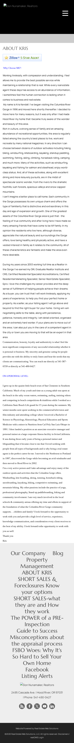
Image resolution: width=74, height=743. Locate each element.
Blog (58, 553)
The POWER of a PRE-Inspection (37, 621)
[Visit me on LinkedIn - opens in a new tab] (52, 706)
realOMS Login (37, 737)
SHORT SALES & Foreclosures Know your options (37, 585)
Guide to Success (37, 630)
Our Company (28, 553)
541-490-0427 (42, 697)
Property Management (37, 562)
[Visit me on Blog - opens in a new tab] (22, 706)
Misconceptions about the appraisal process (37, 640)
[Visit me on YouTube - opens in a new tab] (44, 706)
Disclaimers (63, 734)
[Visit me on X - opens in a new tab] (37, 706)
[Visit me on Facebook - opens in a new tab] (29, 706)
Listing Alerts (37, 676)
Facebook (37, 669)
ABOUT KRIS (37, 572)
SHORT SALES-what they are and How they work (37, 605)
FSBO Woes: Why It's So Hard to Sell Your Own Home (37, 656)
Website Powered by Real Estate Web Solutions (37, 728)
